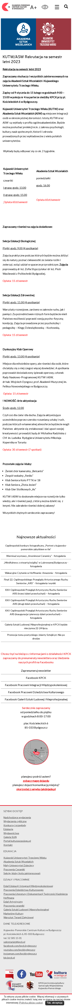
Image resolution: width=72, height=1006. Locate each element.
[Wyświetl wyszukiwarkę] (66, 7)
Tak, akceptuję (54, 1002)
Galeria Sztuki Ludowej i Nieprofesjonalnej (26, 909)
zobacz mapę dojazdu (36, 780)
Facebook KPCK (36, 677)
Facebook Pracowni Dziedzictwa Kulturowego (36, 692)
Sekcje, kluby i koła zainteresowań (21, 873)
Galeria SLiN (10, 837)
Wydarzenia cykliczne (15, 821)
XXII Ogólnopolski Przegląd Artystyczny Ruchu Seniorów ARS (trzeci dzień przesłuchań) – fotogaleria (36, 591)
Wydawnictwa (11, 833)
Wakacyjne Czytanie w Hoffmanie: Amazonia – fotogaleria (36, 572)
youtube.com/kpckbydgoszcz (19, 949)
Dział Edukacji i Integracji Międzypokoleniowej (28, 886)
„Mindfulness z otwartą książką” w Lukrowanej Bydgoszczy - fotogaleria (36, 564)
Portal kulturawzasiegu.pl (17, 840)
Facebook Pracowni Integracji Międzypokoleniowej (36, 685)
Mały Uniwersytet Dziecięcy (18, 865)
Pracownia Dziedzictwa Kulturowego (23, 889)
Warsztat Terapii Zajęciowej (18, 917)
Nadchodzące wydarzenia (17, 817)
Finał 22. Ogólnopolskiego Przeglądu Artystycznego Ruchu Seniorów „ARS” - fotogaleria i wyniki (36, 581)
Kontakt (8, 844)
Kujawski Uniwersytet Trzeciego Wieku (24, 857)
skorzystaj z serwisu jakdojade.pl (36, 789)
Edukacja (8, 829)
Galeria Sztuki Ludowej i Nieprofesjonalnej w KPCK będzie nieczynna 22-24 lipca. (36, 626)
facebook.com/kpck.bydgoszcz (20, 945)
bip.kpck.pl (9, 957)
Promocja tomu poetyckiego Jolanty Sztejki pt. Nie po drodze (36, 636)
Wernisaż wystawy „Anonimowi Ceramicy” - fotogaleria (36, 555)
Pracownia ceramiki (13, 905)
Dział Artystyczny (13, 901)
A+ (33, 7)
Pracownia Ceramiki (14, 869)
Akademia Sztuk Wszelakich (18, 861)
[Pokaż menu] (57, 7)
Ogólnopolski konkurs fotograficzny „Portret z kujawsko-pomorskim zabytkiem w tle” (36, 547)
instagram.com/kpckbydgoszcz (20, 953)
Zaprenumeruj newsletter (36, 670)
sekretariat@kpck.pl (14, 941)
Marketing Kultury (13, 913)
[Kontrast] (45, 7)
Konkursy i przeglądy (14, 825)
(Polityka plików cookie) (31, 1002)
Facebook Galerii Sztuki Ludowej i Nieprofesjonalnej (36, 699)
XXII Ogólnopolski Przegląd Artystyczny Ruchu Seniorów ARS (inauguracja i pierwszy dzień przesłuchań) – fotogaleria (36, 614)
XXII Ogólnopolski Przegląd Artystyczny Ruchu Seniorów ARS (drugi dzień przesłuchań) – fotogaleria (36, 602)
